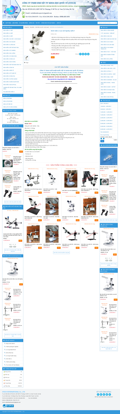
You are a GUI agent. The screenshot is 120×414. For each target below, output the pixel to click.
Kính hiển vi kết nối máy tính (11, 47)
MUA (53, 57)
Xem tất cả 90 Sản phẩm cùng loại (61, 252)
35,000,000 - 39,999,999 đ (106, 126)
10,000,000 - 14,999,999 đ (106, 112)
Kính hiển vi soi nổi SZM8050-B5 (69, 190)
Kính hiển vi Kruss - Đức (107, 65)
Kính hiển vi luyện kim (9, 44)
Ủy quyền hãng (23, 23)
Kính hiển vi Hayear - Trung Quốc (108, 93)
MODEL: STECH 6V (7, 149)
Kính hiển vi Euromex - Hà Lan (109, 79)
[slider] (101, 138)
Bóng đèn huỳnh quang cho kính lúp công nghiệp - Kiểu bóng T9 (17, 158)
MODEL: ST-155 (6, 282)
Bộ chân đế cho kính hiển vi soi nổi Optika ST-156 (17, 291)
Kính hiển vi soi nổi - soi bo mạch (12, 39)
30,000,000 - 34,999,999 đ (106, 123)
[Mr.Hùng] (12, 120)
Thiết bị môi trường (10, 362)
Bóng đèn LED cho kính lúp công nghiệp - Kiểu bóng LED (17, 173)
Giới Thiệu (8, 23)
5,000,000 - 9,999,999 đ (105, 109)
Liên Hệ (59, 23)
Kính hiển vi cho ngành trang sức (107, 48)
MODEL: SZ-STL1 (17, 310)
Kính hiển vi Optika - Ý (106, 71)
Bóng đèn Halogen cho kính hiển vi (11, 147)
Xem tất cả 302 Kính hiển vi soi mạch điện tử (109, 348)
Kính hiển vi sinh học (106, 36)
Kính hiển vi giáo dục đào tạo (108, 39)
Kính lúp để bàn (7, 98)
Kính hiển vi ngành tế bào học (108, 55)
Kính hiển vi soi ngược (9, 41)
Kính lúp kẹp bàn (7, 101)
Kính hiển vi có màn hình (10, 56)
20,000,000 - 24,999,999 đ (106, 117)
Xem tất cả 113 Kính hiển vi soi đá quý (13, 335)
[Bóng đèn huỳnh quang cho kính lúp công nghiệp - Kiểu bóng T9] (8, 163)
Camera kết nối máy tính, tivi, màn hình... (12, 88)
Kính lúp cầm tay (7, 104)
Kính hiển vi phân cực (9, 59)
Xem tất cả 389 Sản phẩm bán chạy (109, 220)
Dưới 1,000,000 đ (104, 103)
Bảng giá (31, 23)
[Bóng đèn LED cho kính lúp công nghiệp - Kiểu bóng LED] (8, 178)
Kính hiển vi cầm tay (8, 67)
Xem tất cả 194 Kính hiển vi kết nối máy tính (13, 250)
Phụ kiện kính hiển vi (8, 91)
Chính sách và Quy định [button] (48, 23)
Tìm (102, 141)
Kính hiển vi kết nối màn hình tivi (12, 64)
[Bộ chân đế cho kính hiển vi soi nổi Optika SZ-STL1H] (8, 326)
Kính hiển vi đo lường (9, 53)
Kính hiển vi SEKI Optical (9, 84)
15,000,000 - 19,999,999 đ (106, 115)
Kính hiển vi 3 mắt (8, 36)
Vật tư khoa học (9, 352)
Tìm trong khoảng (104, 135)
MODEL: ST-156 (17, 294)
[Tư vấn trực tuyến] (12, 113)
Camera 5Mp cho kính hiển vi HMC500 (17, 188)
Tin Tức (38, 23)
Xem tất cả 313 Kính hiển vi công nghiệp (108, 264)
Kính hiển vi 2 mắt (8, 33)
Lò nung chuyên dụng (11, 355)
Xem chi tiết (38, 186)
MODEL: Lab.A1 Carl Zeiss (9, 237)
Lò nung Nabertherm (11, 349)
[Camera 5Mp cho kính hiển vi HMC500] (8, 194)
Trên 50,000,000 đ (104, 132)
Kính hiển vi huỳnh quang (10, 79)
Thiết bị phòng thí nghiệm (12, 346)
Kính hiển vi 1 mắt (8, 30)
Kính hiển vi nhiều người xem (11, 81)
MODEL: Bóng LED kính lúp (16, 178)
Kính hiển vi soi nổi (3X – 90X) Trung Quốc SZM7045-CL (89, 189)
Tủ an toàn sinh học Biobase (12, 365)
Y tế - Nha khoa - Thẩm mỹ (107, 33)
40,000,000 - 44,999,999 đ (106, 129)
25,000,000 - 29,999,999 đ (106, 120)
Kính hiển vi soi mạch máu (108, 89)
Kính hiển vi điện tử (8, 70)
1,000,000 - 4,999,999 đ (105, 106)
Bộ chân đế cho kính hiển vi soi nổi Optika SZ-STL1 (17, 306)
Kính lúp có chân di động (10, 107)
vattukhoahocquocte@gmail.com (12, 402)
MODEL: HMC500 (17, 191)
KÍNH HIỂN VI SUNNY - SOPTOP (108, 87)
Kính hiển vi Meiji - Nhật (107, 77)
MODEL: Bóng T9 (17, 162)
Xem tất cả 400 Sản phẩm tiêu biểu (13, 202)
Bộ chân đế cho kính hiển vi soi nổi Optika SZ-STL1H (17, 321)
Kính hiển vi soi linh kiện (107, 44)
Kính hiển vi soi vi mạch (107, 41)
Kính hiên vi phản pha (9, 76)
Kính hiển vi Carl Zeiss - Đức (108, 68)
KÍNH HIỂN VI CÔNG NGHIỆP (107, 30)
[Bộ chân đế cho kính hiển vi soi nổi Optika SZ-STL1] (8, 311)
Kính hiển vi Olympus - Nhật (108, 74)
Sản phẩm (15, 23)
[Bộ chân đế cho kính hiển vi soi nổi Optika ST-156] (8, 296)
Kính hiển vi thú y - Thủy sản (108, 51)
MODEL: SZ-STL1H (17, 325)
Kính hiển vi (9, 358)
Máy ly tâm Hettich (10, 343)
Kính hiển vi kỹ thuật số (9, 73)
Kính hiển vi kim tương (9, 61)
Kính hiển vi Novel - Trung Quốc (108, 83)
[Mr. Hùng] (12, 117)
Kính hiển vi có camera (9, 50)
